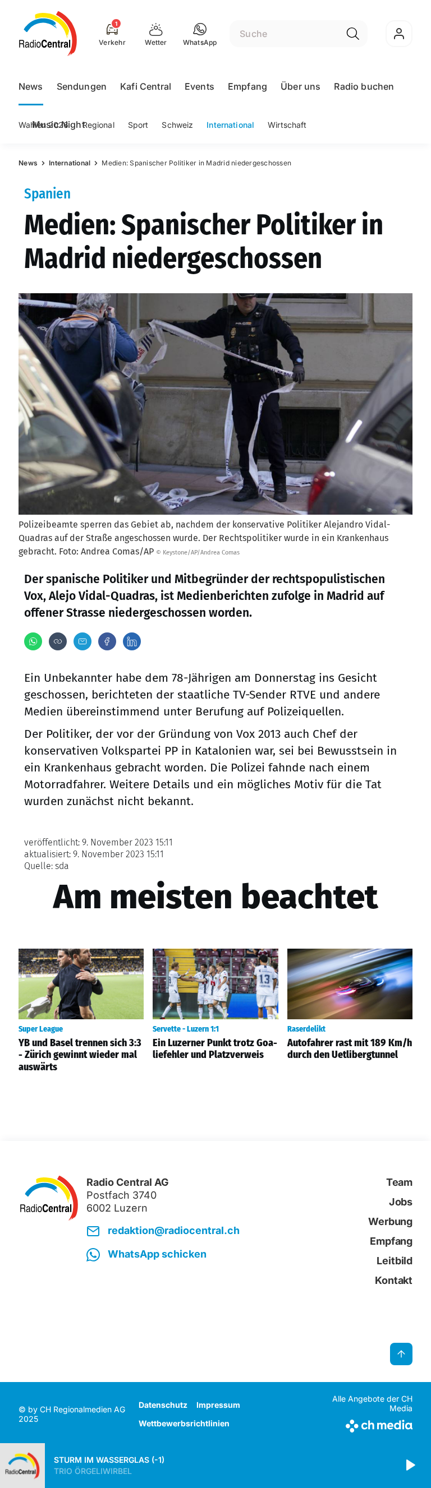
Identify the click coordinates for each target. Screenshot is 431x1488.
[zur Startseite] (48, 33)
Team (399, 1182)
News (31, 86)
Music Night (58, 124)
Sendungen (82, 86)
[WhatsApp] (33, 641)
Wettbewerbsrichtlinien (184, 1423)
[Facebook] (107, 641)
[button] (200, 33)
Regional (98, 125)
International (230, 125)
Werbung (390, 1221)
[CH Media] (366, 1424)
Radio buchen (364, 86)
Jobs (400, 1202)
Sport (138, 125)
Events (199, 86)
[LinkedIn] (132, 641)
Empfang (247, 86)
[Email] (82, 641)
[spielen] (409, 1465)
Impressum (218, 1405)
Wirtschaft (287, 125)
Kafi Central (145, 86)
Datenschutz (163, 1405)
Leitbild (394, 1261)
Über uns (300, 86)
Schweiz (177, 125)
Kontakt (393, 1280)
